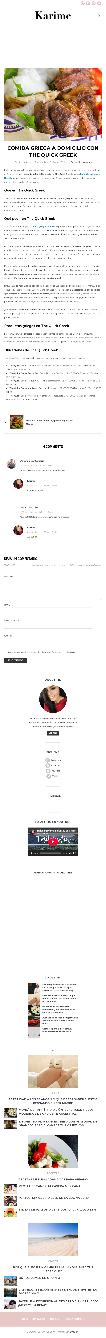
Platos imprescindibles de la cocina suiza (54, 1197)
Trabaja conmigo (73, 1319)
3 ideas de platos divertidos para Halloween (57, 1209)
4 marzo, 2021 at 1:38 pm (38, 485)
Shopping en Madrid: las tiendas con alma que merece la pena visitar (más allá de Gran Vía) (59, 987)
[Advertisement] (53, 47)
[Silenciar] (70, 853)
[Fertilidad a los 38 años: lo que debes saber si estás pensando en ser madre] (53, 1056)
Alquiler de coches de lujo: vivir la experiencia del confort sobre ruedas (60, 1020)
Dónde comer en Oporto (40, 1278)
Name (7, 604)
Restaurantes (85, 162)
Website (8, 636)
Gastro (74, 162)
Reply (50, 465)
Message (8, 576)
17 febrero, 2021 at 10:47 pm (33, 512)
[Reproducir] (31, 853)
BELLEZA (53, 1093)
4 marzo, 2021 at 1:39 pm (38, 532)
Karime (29, 162)
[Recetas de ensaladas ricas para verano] (53, 1136)
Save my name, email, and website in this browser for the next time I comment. (42, 652)
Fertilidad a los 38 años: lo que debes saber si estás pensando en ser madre (59, 998)
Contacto (38, 1319)
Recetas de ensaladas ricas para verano (53, 1179)
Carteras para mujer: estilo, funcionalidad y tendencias (57, 1030)
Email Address (11, 620)
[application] (53, 842)
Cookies (53, 1319)
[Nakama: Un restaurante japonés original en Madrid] (17, 422)
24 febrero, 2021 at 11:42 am (32, 465)
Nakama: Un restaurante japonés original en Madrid (49, 422)
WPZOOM (74, 1332)
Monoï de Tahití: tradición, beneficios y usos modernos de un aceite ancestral (58, 1009)
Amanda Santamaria (32, 461)
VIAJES (53, 1261)
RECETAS (53, 1173)
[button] (6, 16)
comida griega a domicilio (44, 226)
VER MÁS (53, 733)
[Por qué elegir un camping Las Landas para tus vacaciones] (53, 1224)
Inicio (24, 1319)
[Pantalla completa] (74, 853)
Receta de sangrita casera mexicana (49, 1186)
